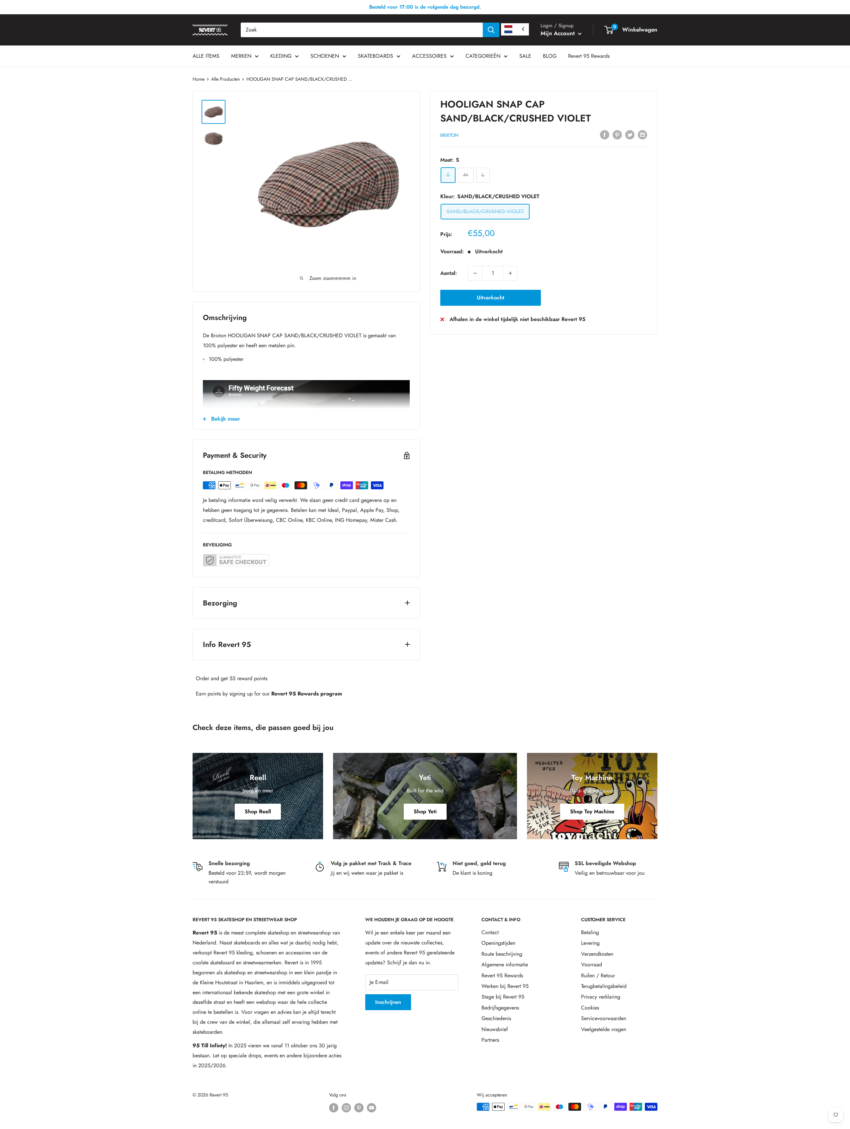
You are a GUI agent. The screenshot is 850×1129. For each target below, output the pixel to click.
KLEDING (281, 56)
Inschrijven (388, 1002)
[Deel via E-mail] (642, 134)
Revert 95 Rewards (589, 56)
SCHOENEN (324, 56)
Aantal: (448, 273)
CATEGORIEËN (483, 56)
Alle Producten (225, 79)
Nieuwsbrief (494, 1029)
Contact (490, 932)
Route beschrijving (501, 954)
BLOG (549, 56)
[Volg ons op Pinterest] (359, 1107)
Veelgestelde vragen (603, 1029)
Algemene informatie (504, 964)
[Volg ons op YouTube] (371, 1107)
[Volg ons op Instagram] (346, 1107)
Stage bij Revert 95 (502, 997)
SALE (525, 56)
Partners (490, 1040)
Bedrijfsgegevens (500, 1007)
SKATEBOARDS (375, 56)
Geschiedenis (496, 1018)
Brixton (449, 135)
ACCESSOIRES (429, 56)
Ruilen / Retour (598, 975)
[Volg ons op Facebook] (333, 1107)
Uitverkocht (490, 297)
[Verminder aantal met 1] (475, 273)
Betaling (590, 932)
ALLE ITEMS (206, 56)
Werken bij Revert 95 (505, 986)
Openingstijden (498, 943)
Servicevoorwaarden (603, 1018)
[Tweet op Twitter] (630, 134)
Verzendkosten (597, 954)
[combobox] (362, 30)
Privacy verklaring (600, 997)
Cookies (590, 1007)
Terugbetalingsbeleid (604, 986)
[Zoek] (491, 30)
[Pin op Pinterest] (617, 134)
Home (199, 79)
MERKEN (241, 56)
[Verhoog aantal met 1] (510, 273)
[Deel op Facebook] (604, 134)
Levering (590, 943)
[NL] (515, 29)
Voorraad (591, 964)
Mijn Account (558, 33)
